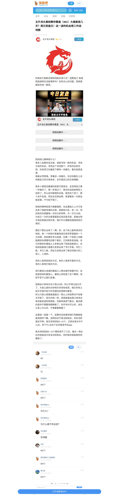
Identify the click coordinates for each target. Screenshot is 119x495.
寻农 (42, 444)
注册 (81, 10)
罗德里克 (43, 378)
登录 (76, 10)
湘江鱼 (42, 471)
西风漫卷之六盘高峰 (47, 457)
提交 (79, 487)
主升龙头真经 (49, 119)
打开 (79, 3)
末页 (67, 483)
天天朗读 (43, 431)
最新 (71, 347)
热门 (78, 347)
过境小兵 (43, 391)
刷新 (52, 483)
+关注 (79, 39)
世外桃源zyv (44, 405)
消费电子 (74, 78)
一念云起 (43, 352)
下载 (71, 3)
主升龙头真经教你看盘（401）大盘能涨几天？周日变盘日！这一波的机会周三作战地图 (55, 124)
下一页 (63, 483)
